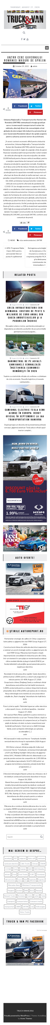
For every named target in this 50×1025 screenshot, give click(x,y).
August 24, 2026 (17, 305)
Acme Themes (26, 1018)
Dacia (15, 869)
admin (35, 66)
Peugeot (11, 891)
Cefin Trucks (25, 864)
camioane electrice (11, 864)
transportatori (22, 901)
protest (19, 891)
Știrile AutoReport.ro (27, 631)
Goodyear (41, 874)
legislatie (32, 880)
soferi (36, 896)
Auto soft (31, 858)
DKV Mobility (39, 869)
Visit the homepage (42, 930)
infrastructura (10, 880)
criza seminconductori (27, 240)
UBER (18, 907)
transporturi (9, 907)
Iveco (20, 880)
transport (11, 901)
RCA (32, 891)
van (32, 907)
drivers (7, 874)
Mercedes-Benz (14, 885)
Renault (39, 891)
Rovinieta (21, 896)
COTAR (8, 869)
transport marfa (36, 901)
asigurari (22, 858)
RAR (26, 891)
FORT (32, 874)
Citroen (35, 864)
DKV (30, 869)
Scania (29, 896)
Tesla (43, 896)
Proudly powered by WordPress (17, 1016)
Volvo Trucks (25, 912)
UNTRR (39, 240)
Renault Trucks (9, 896)
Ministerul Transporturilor (32, 885)
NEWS (12, 240)
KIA (25, 880)
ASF (15, 858)
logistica (41, 880)
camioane (41, 858)
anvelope (8, 858)
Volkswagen (40, 907)
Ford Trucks (23, 874)
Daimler (23, 869)
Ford (14, 874)
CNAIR (42, 864)
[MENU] (47, 48)
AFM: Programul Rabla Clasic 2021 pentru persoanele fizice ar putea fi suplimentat (15, 252)
